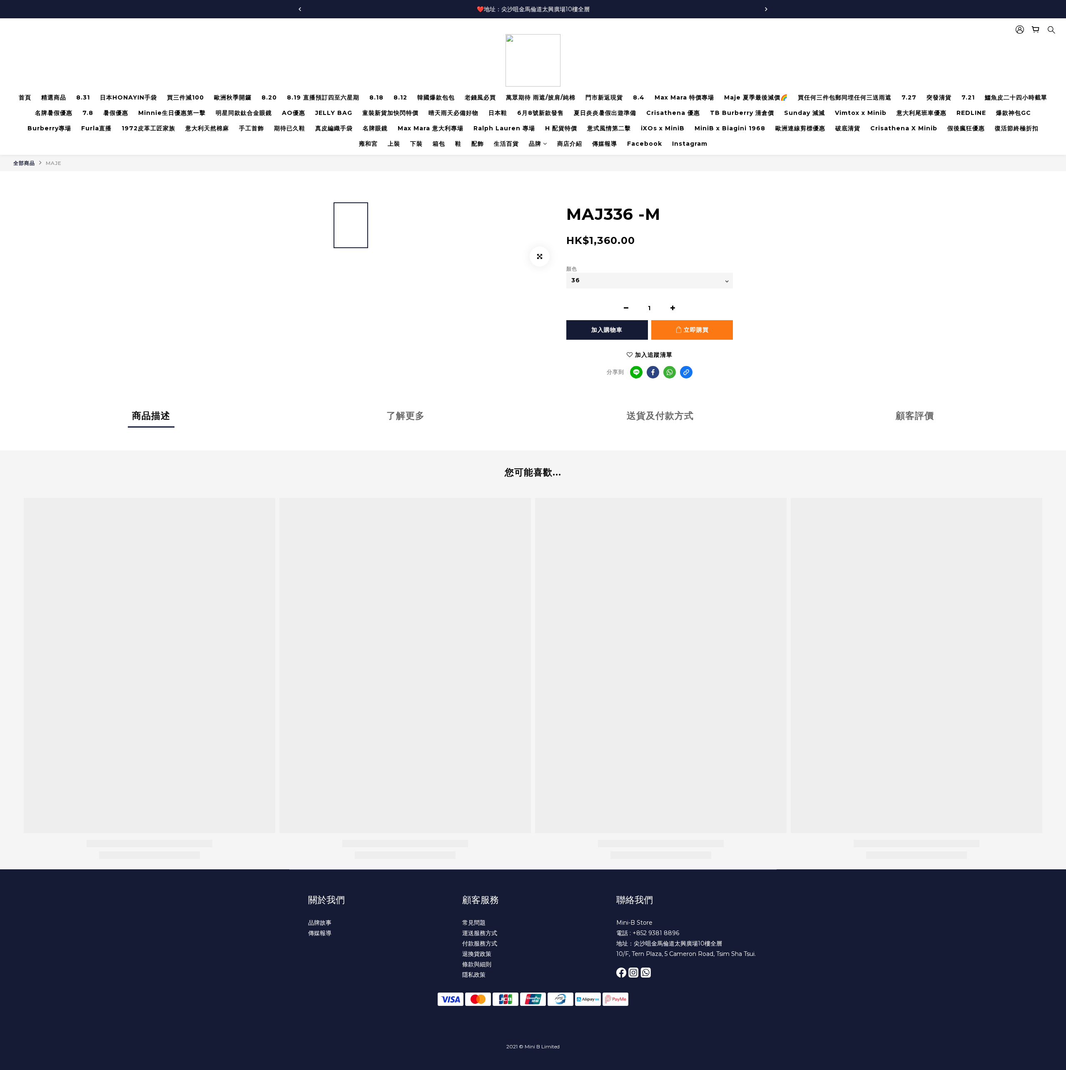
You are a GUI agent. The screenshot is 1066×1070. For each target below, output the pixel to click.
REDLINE (971, 113)
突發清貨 (939, 97)
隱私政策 (474, 974)
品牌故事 (319, 922)
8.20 (269, 97)
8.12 (400, 97)
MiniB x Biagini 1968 (730, 128)
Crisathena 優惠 (673, 113)
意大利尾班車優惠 (921, 113)
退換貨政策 (476, 954)
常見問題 (474, 922)
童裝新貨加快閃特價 (390, 113)
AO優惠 (293, 113)
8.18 (376, 97)
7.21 (968, 97)
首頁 (25, 97)
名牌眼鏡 (375, 128)
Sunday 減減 (804, 113)
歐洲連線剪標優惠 (800, 128)
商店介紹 (569, 143)
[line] (636, 372)
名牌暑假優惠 (53, 113)
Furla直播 (96, 128)
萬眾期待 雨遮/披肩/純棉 (540, 97)
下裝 (416, 143)
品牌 (535, 143)
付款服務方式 (479, 943)
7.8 (87, 113)
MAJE (54, 163)
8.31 (83, 97)
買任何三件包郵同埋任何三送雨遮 (845, 97)
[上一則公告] (300, 9)
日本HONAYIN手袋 (128, 97)
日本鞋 (497, 113)
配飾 (477, 143)
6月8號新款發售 (540, 113)
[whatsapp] (669, 372)
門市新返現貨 (604, 97)
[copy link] (686, 372)
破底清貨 (847, 128)
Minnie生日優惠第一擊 (172, 113)
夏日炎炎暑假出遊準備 (605, 113)
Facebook (644, 143)
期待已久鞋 (289, 128)
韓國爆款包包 (436, 97)
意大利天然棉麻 (207, 128)
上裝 (394, 143)
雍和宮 (368, 143)
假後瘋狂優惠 (966, 128)
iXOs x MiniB (663, 128)
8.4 (639, 97)
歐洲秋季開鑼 (233, 97)
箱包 (439, 143)
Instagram (689, 143)
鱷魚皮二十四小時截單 (1016, 97)
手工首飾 (251, 128)
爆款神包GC (1013, 113)
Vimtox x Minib (861, 113)
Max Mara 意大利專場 (430, 128)
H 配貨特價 (561, 128)
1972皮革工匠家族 (148, 128)
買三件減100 (185, 97)
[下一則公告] (766, 9)
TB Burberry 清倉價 (742, 113)
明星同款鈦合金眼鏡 (244, 113)
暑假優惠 (115, 113)
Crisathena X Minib (903, 128)
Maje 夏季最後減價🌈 (756, 97)
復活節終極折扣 (1017, 128)
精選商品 (53, 97)
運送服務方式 (479, 933)
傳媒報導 (604, 143)
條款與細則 (476, 964)
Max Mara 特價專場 (684, 97)
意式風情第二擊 (609, 128)
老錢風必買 (480, 97)
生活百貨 (506, 143)
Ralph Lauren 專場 (504, 128)
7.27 (909, 97)
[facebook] (653, 372)
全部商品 (24, 163)
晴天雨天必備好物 (453, 113)
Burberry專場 (49, 128)
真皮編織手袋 (334, 128)
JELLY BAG (333, 113)
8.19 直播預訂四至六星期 (323, 97)
